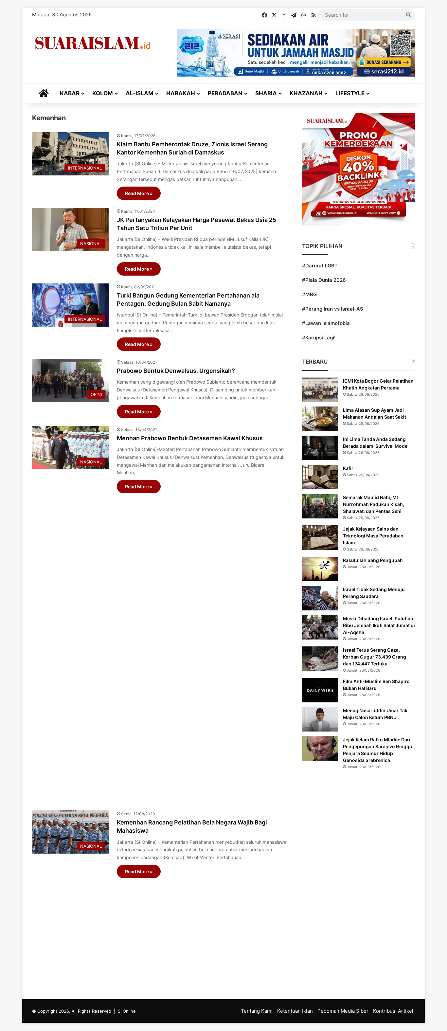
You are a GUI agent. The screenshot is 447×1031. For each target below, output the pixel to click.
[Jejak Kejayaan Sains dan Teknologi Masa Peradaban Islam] (320, 537)
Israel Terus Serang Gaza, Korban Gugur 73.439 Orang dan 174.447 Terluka (374, 656)
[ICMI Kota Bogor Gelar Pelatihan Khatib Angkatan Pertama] (320, 389)
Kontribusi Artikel (393, 1011)
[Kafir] (320, 477)
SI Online (127, 1011)
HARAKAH (180, 93)
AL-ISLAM (139, 93)
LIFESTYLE (350, 93)
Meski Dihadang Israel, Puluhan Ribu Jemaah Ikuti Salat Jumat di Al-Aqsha (379, 625)
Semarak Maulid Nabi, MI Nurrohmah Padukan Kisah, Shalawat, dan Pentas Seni (373, 504)
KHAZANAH (306, 93)
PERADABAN (225, 93)
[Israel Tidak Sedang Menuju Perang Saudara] (320, 598)
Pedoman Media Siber (342, 1011)
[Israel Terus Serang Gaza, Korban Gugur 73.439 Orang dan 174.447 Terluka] (320, 658)
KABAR (70, 93)
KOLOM (102, 93)
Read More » (138, 193)
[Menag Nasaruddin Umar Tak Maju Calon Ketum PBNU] (320, 719)
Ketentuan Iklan (295, 1011)
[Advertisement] (159, 648)
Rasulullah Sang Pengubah (373, 560)
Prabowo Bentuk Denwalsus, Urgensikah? (176, 370)
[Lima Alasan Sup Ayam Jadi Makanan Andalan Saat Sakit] (320, 419)
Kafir (348, 468)
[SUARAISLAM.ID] (92, 43)
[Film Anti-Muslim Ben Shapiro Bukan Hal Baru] (320, 690)
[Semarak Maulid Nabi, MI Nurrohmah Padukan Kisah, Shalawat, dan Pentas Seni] (320, 506)
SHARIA (266, 93)
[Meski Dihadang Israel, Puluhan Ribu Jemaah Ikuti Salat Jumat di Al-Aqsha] (320, 627)
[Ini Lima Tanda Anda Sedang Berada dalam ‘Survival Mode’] (320, 448)
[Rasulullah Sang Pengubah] (320, 569)
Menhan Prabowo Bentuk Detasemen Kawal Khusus (190, 438)
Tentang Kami (257, 1011)
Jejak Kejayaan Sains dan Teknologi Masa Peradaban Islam (373, 535)
